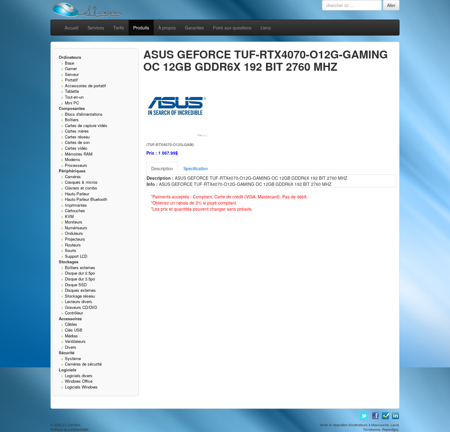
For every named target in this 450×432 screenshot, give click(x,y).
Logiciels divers (78, 375)
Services (96, 27)
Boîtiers (72, 119)
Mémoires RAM (78, 154)
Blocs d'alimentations (84, 114)
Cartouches (75, 210)
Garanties (194, 27)
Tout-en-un (74, 97)
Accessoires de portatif (85, 85)
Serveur (72, 74)
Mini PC (72, 103)
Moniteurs (73, 222)
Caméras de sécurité (83, 364)
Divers (70, 347)
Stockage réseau (80, 296)
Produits (141, 27)
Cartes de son (77, 142)
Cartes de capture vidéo (86, 125)
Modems (72, 159)
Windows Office (78, 381)
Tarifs (118, 27)
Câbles (71, 324)
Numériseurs (76, 228)
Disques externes (80, 290)
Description (162, 168)
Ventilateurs (75, 341)
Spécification (195, 168)
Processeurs (76, 165)
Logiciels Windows (81, 387)
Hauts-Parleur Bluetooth (86, 199)
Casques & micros (81, 182)
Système (73, 358)
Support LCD (76, 256)
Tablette (72, 91)
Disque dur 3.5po (80, 279)
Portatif (71, 80)
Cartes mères (77, 131)
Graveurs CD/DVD (81, 307)
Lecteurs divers (78, 301)
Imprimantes (76, 205)
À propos (167, 27)
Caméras (73, 176)
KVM (69, 216)
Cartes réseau (77, 137)
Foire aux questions (232, 27)
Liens (266, 27)
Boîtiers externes (80, 267)
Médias (71, 336)
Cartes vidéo (76, 148)
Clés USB (73, 330)
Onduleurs (74, 233)
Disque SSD (76, 284)
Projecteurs (75, 239)
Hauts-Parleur (77, 194)
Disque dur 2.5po (80, 273)
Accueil (71, 27)
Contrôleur (74, 313)
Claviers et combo (81, 188)
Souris (70, 250)
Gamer (71, 68)
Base (69, 63)
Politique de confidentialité (69, 429)
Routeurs (73, 245)
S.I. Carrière (71, 424)
